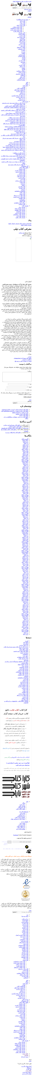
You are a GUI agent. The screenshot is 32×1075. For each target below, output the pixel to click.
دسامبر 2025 (25, 449)
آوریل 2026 (25, 445)
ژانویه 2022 (25, 506)
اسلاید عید (25, 644)
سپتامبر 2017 (25, 566)
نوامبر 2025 (25, 450)
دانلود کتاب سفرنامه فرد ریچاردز (11, 425)
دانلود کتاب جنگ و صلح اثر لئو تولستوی (11, 428)
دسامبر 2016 (25, 580)
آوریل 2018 (25, 556)
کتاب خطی (22, 40)
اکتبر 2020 (25, 528)
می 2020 (26, 536)
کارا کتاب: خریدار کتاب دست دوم (16, 164)
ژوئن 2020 (25, 534)
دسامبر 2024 (25, 456)
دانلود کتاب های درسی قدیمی (20, 651)
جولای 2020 (25, 533)
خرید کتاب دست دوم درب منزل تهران (15, 148)
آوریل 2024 (25, 467)
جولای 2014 (25, 616)
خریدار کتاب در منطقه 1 (19, 153)
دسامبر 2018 (25, 547)
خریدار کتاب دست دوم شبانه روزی (16, 119)
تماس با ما (22, 823)
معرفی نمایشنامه (20, 211)
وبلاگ (23, 803)
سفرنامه (23, 62)
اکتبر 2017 (25, 565)
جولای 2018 (25, 553)
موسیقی (23, 189)
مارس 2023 (25, 486)
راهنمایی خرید (24, 821)
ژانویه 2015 (25, 608)
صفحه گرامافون (21, 79)
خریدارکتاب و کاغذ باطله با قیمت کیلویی (15, 106)
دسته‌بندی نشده (24, 652)
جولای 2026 (25, 440)
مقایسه (26, 1055)
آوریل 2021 (25, 519)
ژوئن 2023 (25, 481)
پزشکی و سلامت (20, 71)
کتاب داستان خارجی (20, 170)
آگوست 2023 (25, 478)
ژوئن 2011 (25, 634)
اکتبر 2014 (25, 612)
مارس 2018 (25, 558)
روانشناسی (22, 38)
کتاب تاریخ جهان (21, 176)
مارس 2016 (25, 593)
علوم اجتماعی (21, 56)
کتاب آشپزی (22, 188)
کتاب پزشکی (25, 698)
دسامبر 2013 (25, 627)
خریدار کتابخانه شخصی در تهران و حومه (15, 126)
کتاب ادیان (22, 43)
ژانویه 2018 (25, 561)
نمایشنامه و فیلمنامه (20, 191)
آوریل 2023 (25, 484)
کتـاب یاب (22, 813)
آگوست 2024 (25, 461)
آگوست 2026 (25, 439)
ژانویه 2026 (25, 448)
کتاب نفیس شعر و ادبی (16, 30)
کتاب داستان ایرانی (20, 172)
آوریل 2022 (25, 502)
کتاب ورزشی (21, 44)
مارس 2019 (25, 544)
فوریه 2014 (25, 624)
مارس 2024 (25, 468)
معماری (23, 50)
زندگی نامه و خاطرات (19, 202)
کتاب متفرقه (22, 32)
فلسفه (23, 69)
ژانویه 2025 (25, 455)
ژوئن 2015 (25, 602)
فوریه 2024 (25, 470)
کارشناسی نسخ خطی (19, 89)
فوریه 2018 (25, 559)
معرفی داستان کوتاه (20, 208)
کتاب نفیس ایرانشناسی (16, 28)
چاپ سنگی (22, 66)
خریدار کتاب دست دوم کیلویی (17, 122)
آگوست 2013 (25, 631)
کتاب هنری (22, 182)
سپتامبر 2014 (25, 613)
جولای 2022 (25, 497)
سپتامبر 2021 (25, 512)
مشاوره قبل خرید (20, 829)
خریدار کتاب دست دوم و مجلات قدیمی (15, 145)
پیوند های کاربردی (23, 811)
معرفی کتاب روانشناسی (22, 671)
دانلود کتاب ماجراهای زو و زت (13, 432)
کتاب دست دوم (21, 37)
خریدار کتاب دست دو (19, 141)
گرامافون (22, 75)
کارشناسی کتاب (21, 88)
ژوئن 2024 (25, 464)
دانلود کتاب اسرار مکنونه (22, 414)
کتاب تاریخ (22, 21)
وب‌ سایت (28, 389)
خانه (30, 223)
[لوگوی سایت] (26, 6)
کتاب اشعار (22, 201)
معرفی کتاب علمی (20, 217)
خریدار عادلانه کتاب (20, 154)
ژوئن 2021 (25, 517)
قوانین (23, 87)
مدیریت (23, 52)
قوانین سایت (22, 824)
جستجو (29, 401)
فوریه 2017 (25, 577)
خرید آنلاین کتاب (21, 827)
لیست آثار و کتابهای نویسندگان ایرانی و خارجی (16, 661)
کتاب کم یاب (22, 60)
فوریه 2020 (25, 539)
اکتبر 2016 (25, 583)
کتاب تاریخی (22, 173)
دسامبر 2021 (25, 508)
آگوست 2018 (25, 552)
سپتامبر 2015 (25, 599)
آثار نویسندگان (21, 807)
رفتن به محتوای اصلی (18, 1)
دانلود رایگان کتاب (23, 649)
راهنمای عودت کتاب (20, 817)
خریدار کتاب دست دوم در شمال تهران (15, 113)
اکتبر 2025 (25, 452)
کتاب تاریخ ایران (21, 175)
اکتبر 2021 (25, 511)
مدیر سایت (21, 232)
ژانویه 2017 (25, 578)
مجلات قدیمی (21, 34)
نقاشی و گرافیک (21, 47)
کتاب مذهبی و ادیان (20, 180)
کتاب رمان (22, 22)
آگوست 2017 (25, 568)
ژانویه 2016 (25, 596)
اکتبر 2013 (25, 628)
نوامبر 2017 (25, 563)
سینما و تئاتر (22, 41)
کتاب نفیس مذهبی (17, 27)
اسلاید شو (25, 642)
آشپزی (23, 59)
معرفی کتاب (22, 806)
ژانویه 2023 (25, 489)
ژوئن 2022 (25, 499)
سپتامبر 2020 (25, 530)
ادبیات (23, 63)
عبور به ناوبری (27, 1)
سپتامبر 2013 (25, 630)
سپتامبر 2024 (25, 459)
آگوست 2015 (25, 600)
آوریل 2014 (25, 621)
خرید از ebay (22, 98)
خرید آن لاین (22, 94)
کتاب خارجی (22, 65)
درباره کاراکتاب (21, 816)
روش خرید (25, 655)
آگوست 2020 (25, 531)
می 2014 (26, 619)
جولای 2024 (25, 462)
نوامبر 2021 (25, 509)
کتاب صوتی (22, 194)
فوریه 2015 (25, 606)
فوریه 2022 (25, 505)
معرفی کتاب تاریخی (20, 213)
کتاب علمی (22, 192)
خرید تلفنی (22, 92)
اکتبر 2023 (25, 475)
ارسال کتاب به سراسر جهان (18, 819)
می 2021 (26, 518)
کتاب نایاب (22, 24)
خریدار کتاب (22, 814)
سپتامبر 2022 (25, 495)
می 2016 (26, 590)
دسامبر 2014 (25, 609)
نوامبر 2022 (25, 492)
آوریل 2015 (25, 605)
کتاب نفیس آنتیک (21, 25)
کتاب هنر (23, 46)
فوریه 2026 (25, 446)
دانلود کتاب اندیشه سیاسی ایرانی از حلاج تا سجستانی (14, 409)
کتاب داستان (22, 169)
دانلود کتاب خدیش (23, 415)
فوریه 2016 (25, 594)
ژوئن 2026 (25, 442)
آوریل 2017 (25, 574)
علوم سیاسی (21, 54)
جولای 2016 (25, 587)
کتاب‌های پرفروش (20, 74)
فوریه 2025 (25, 453)
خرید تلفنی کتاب (21, 826)
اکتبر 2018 (25, 549)
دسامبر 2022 (25, 490)
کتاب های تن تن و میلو (19, 195)
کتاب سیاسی (21, 204)
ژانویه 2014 (25, 625)
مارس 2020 (25, 537)
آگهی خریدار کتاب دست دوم (18, 133)
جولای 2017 (25, 569)
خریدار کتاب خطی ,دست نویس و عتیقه (15, 120)
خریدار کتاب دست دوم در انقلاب (17, 117)
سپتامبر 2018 (25, 550)
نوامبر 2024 (25, 458)
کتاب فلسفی (22, 198)
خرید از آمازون (21, 100)
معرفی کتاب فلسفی (20, 210)
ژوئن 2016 (25, 588)
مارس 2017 (25, 575)
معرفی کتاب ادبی (20, 216)
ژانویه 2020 (25, 540)
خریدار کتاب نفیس (20, 132)
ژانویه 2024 (25, 471)
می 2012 (26, 632)
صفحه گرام (23, 720)
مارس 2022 (25, 503)
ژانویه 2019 (25, 546)
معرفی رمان (22, 207)
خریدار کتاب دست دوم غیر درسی (16, 144)
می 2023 (26, 483)
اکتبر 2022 (25, 493)
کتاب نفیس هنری (17, 31)
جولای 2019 (25, 543)
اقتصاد (23, 57)
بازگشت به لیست (26, 359)
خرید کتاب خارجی (20, 91)
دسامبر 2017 (25, 562)
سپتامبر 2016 (25, 584)
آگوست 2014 (25, 615)
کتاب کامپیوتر (21, 186)
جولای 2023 (25, 480)
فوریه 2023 (25, 487)
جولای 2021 (25, 515)
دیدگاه (29, 371)
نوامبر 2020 (25, 527)
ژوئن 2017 (25, 571)
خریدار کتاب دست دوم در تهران (17, 142)
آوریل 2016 (25, 591)
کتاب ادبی (22, 179)
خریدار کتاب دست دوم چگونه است (16, 128)
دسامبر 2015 (25, 597)
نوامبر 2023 (25, 474)
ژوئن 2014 (25, 618)
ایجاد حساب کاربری (26, 1066)
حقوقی (23, 68)
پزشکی (23, 185)
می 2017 (26, 572)
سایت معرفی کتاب (24, 223)
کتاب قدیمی (22, 35)
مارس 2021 (25, 521)
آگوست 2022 (25, 496)
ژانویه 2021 (25, 524)
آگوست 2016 (25, 586)
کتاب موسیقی (21, 49)
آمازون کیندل (21, 72)
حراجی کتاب (22, 78)
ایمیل (29, 387)
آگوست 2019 (25, 541)
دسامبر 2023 (25, 473)
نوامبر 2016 (25, 581)
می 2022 (26, 500)
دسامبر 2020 (25, 525)
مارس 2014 (25, 622)
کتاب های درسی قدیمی (19, 197)
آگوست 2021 (25, 514)
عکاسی (23, 53)
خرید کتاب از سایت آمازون (18, 95)
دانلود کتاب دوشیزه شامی (15, 426)
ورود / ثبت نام (24, 1056)
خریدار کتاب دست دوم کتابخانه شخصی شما (14, 147)
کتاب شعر (22, 76)
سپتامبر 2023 (25, 477)
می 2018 (26, 555)
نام (30, 384)
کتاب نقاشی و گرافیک (19, 967)
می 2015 (26, 603)
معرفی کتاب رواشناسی (19, 214)
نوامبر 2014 (25, 610)
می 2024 (26, 465)
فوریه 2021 (25, 522)
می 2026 (26, 443)
